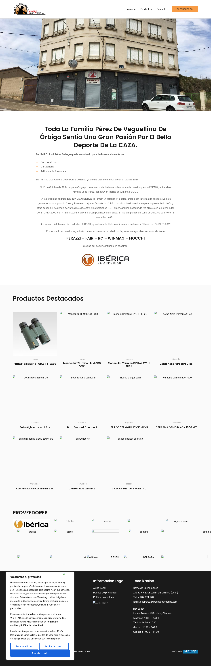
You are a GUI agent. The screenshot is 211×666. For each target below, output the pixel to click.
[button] (185, 9)
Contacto (161, 9)
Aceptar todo (40, 653)
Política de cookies (103, 597)
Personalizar (24, 646)
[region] (40, 616)
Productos (146, 9)
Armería (131, 9)
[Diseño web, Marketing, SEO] (190, 651)
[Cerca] (68, 574)
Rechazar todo (53, 646)
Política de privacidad (104, 592)
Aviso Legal (99, 588)
